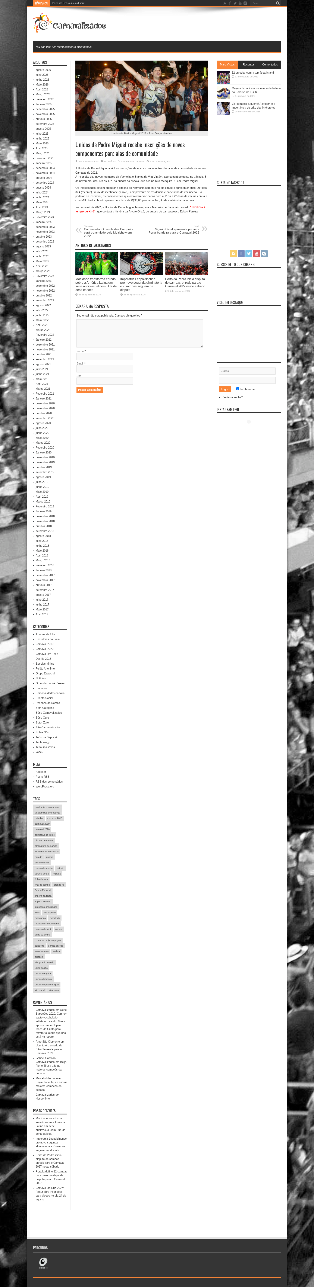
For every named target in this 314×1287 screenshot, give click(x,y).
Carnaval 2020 (44, 649)
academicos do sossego (47, 812)
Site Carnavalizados (48, 727)
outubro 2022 (44, 295)
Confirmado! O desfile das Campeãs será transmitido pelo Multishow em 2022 (108, 231)
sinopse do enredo (44, 962)
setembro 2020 (45, 418)
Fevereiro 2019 (45, 506)
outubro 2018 (44, 526)
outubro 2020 (44, 413)
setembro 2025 (45, 123)
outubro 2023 (44, 236)
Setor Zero (42, 722)
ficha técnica (41, 879)
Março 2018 (43, 560)
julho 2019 (42, 482)
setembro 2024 (45, 182)
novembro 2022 (45, 290)
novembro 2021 (45, 349)
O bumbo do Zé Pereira (50, 683)
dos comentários (49, 781)
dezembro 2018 (45, 516)
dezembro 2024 (45, 168)
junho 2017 (42, 604)
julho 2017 (42, 599)
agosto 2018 (43, 535)
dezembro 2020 (45, 403)
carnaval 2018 (54, 818)
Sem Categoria (45, 707)
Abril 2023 (42, 266)
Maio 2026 (42, 84)
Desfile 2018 (43, 658)
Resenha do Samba (48, 703)
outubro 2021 (44, 354)
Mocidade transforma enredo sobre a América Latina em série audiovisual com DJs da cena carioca (96, 284)
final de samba (42, 884)
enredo (38, 857)
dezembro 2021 (45, 344)
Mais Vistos (227, 64)
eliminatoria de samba (46, 846)
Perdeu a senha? (232, 397)
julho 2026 (42, 74)
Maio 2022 (42, 320)
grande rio (59, 884)
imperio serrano (43, 901)
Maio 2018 (42, 550)
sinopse (39, 957)
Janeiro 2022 (43, 339)
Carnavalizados (90, 161)
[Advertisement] (203, 23)
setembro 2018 (45, 531)
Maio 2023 (42, 261)
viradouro (54, 990)
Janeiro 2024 (43, 222)
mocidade (55, 918)
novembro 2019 (45, 462)
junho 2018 (42, 545)
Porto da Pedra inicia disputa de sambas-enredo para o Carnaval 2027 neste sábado (101, 3)
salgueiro (39, 945)
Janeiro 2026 (43, 104)
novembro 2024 (45, 172)
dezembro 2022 (45, 285)
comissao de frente (45, 835)
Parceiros (41, 688)
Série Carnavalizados (49, 712)
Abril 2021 (42, 383)
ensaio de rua (42, 862)
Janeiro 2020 (43, 452)
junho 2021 (42, 374)
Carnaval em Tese (47, 653)
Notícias (112, 161)
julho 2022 (42, 310)
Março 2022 (43, 329)
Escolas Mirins (45, 663)
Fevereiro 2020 (45, 447)
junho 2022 (42, 315)
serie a (56, 951)
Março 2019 (43, 501)
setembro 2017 (45, 589)
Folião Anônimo (45, 668)
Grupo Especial (45, 673)
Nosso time (43, 1098)
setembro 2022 (45, 300)
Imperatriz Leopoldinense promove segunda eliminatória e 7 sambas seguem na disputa (141, 284)
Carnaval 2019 (44, 644)
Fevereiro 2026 (45, 99)
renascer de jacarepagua (48, 940)
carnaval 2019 (42, 823)
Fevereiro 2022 (45, 334)
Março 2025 (43, 153)
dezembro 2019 (45, 457)
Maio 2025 (42, 143)
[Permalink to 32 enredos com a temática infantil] (223, 82)
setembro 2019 (45, 472)
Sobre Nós (42, 732)
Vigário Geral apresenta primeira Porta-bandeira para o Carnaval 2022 (174, 229)
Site (78, 376)
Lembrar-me (247, 389)
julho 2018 (42, 540)
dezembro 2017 (45, 575)
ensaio (49, 857)
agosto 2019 (43, 477)
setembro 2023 (45, 241)
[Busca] (277, 3)
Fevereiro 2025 (45, 158)
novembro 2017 (45, 580)
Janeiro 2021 (43, 398)
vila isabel (40, 990)
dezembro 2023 (45, 226)
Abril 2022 (42, 325)
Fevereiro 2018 (45, 565)
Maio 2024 (42, 202)
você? (39, 752)
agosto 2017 (43, 594)
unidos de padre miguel (47, 984)
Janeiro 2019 (43, 511)
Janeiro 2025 (43, 163)
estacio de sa (42, 873)
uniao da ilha (41, 968)
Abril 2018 (42, 555)
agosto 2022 (43, 305)
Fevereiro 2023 (45, 275)
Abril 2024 (42, 207)
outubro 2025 (44, 119)
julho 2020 (42, 428)
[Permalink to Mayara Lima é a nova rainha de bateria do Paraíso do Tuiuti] (223, 98)
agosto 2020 (43, 423)
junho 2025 (42, 138)
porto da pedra (42, 934)
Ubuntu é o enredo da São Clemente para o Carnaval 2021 (49, 1049)
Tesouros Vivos (45, 747)
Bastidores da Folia (48, 639)
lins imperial (50, 912)
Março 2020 (43, 442)
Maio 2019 (42, 491)
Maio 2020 (42, 437)
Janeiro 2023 (43, 280)
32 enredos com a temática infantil (253, 72)
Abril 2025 (42, 148)
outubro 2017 (44, 585)
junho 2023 (42, 256)
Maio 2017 (42, 609)
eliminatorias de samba (47, 851)
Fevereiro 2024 (45, 217)
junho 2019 (42, 486)
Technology (43, 742)
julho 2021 (42, 369)
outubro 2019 (44, 467)
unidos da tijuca (43, 973)
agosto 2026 (43, 69)
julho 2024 (42, 192)
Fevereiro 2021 (45, 393)
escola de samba (44, 868)
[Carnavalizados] (70, 31)
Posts (43, 776)
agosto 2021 (43, 364)
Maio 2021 (42, 379)
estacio (60, 868)
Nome (80, 351)
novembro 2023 (45, 231)
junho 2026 (42, 79)
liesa (37, 912)
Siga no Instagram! (251, 429)
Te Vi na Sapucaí (46, 737)
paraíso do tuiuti (43, 929)
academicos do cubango (47, 807)
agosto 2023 (43, 246)
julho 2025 (42, 133)
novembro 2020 (45, 408)
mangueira (40, 918)
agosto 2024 (43, 187)
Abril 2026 (42, 89)
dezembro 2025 (45, 109)
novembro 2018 (45, 521)
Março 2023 (43, 271)
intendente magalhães (46, 907)
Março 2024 (43, 212)
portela (58, 929)
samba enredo (55, 945)
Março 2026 (43, 94)
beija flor (39, 818)
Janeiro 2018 (43, 570)
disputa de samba (44, 840)
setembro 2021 (45, 359)
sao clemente (42, 951)
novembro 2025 (45, 114)
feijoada (57, 873)
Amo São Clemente (48, 1041)
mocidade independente (47, 923)
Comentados (270, 64)
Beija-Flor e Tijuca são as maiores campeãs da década (51, 1086)
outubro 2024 (44, 177)
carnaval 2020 (42, 829)
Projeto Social (44, 698)
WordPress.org (45, 786)
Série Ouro (42, 717)
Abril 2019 (42, 496)
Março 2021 (43, 388)
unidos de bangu (43, 979)
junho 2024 (42, 197)
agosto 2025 (43, 128)
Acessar (41, 771)
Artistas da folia (45, 634)
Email (80, 363)
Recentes (249, 64)
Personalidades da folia (50, 693)
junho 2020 (42, 432)
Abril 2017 (42, 614)
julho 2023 (42, 251)
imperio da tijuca (43, 896)
